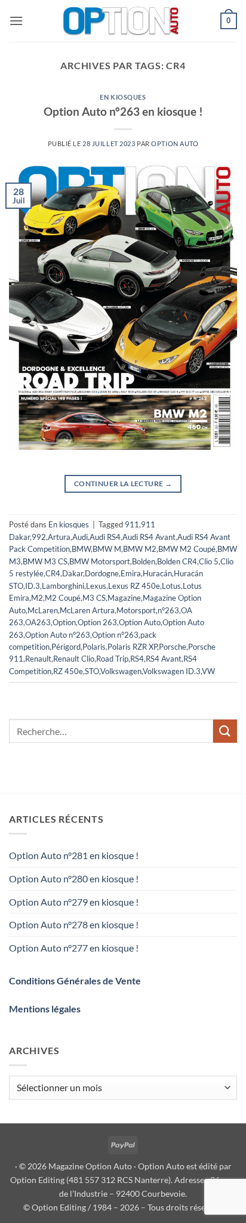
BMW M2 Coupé (187, 549)
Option (64, 622)
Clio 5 (209, 561)
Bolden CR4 (177, 561)
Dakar (72, 573)
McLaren (42, 610)
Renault (38, 658)
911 (132, 524)
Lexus (96, 586)
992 (39, 537)
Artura (59, 537)
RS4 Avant (164, 658)
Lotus (171, 586)
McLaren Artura (87, 610)
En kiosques (123, 97)
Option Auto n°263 (57, 635)
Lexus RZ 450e (134, 586)
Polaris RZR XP (132, 646)
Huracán (157, 573)
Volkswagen (121, 671)
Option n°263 (115, 635)
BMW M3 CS (45, 561)
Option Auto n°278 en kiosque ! (74, 924)
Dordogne (102, 573)
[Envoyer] (225, 731)
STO (92, 671)
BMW (81, 549)
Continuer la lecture (123, 483)
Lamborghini (63, 586)
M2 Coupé (63, 598)
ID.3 (32, 586)
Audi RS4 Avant (149, 537)
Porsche (172, 646)
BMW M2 (139, 549)
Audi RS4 (105, 537)
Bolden (143, 561)
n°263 (168, 610)
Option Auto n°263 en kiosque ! (123, 111)
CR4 (52, 573)
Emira (131, 573)
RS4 (137, 658)
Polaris (94, 646)
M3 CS (94, 598)
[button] (16, 20)
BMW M (107, 549)
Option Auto (174, 143)
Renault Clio (73, 658)
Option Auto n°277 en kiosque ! (74, 947)
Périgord (66, 646)
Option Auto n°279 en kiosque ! (74, 901)
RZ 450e (68, 671)
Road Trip (112, 658)
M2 (37, 598)
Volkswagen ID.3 (172, 671)
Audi (80, 537)
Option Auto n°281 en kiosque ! (74, 855)
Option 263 (97, 622)
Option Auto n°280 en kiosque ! (74, 878)
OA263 (38, 622)
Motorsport (136, 610)
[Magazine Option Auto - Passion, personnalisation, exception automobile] (121, 21)
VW (208, 671)
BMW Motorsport (99, 561)
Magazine (124, 598)
